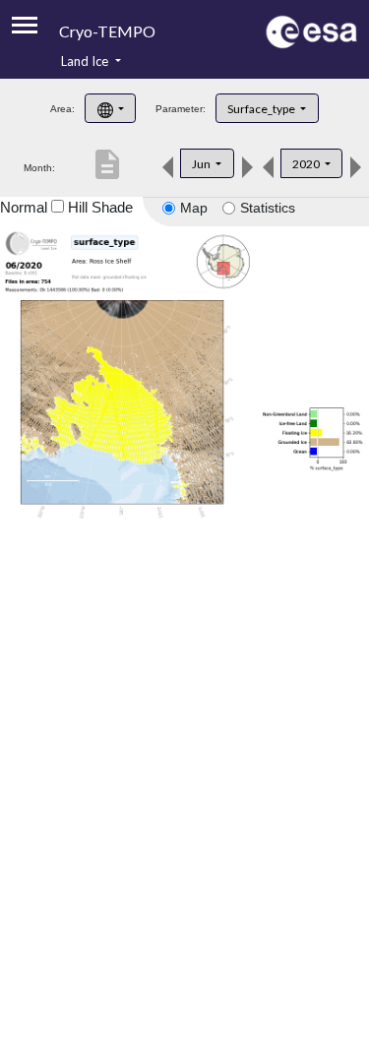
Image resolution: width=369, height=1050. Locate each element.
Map (194, 208)
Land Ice (86, 61)
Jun (202, 163)
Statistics (267, 208)
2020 (307, 163)
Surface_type (262, 108)
